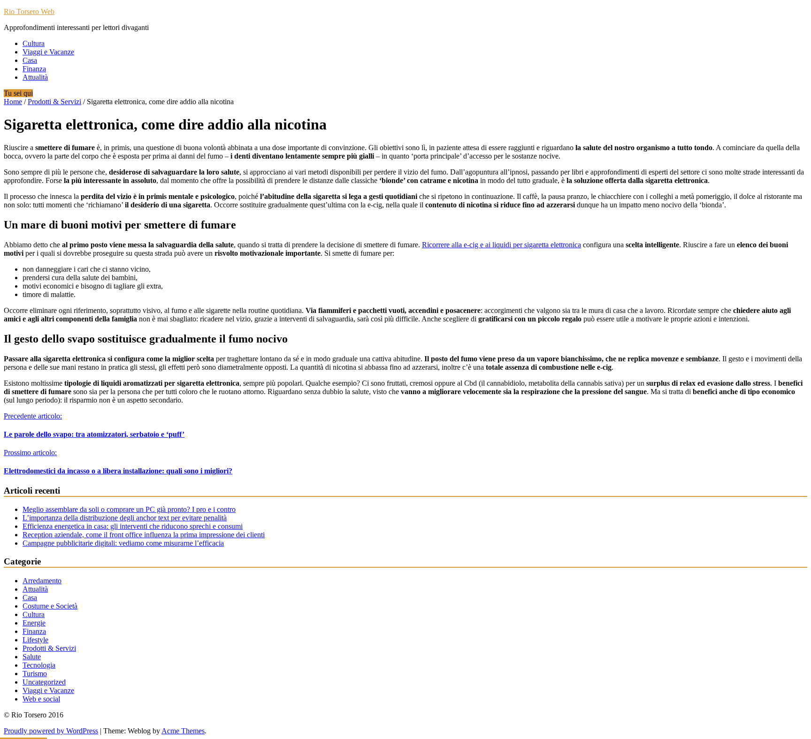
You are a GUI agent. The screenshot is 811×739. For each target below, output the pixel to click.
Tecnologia (39, 665)
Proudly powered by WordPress (51, 731)
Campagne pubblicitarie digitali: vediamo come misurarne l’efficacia (123, 543)
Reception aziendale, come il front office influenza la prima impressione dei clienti (144, 535)
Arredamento (42, 581)
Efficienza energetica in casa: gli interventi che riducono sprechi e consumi (133, 526)
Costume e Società (50, 606)
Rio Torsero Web (29, 11)
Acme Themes (183, 731)
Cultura (34, 43)
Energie (34, 623)
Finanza (34, 69)
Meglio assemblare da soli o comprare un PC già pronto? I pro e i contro (129, 509)
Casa (30, 60)
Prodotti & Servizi (54, 102)
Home (13, 102)
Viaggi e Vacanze (48, 52)
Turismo (35, 674)
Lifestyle (35, 640)
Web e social (41, 699)
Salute (32, 657)
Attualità (35, 77)
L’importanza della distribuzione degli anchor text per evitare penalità (125, 518)
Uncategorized (44, 682)
